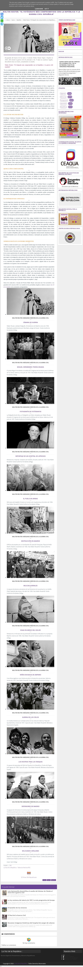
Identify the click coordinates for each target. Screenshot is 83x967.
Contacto (67, 955)
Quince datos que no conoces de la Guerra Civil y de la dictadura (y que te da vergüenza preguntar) (69, 64)
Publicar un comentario (9, 945)
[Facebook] (2, 14)
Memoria (63, 97)
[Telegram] (2, 24)
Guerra (48, 880)
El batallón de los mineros (17, 908)
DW (10, 865)
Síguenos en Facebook (71, 958)
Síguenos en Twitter (71, 959)
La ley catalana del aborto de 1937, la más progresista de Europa (31, 900)
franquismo (64, 100)
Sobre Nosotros (69, 956)
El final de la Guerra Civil (17, 915)
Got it (47, 9)
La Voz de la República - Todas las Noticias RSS (17, 867)
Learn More (39, 9)
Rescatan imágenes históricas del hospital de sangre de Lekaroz (31, 923)
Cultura (44, 880)
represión (63, 103)
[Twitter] (2, 17)
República (53, 880)
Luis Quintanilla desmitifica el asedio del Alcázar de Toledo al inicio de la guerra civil (30, 892)
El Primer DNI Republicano (29, 877)
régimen (62, 93)
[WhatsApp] (2, 20)
